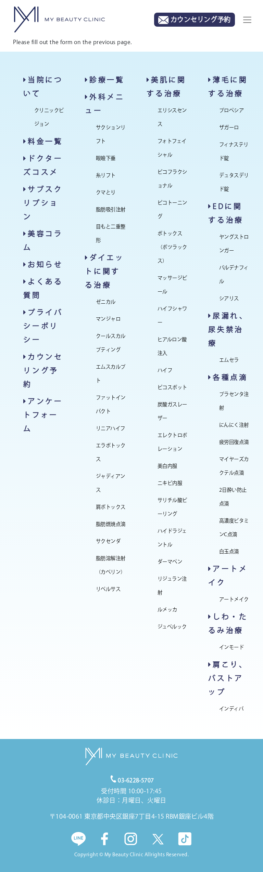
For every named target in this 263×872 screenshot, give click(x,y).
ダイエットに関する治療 (104, 271)
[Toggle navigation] (247, 19)
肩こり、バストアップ (228, 678)
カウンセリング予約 (43, 370)
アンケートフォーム (43, 415)
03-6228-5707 (136, 780)
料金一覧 (45, 141)
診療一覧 (107, 79)
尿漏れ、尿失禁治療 (228, 329)
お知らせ (45, 264)
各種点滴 (230, 377)
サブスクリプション (43, 203)
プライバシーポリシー (43, 326)
